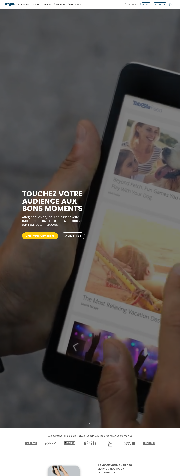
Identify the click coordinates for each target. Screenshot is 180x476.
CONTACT (145, 4)
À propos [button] (46, 4)
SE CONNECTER (160, 4)
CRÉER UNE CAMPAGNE (131, 4)
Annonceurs (23, 4)
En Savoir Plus (72, 236)
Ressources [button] (59, 4)
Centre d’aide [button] (74, 4)
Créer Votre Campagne (40, 236)
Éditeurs (35, 4)
